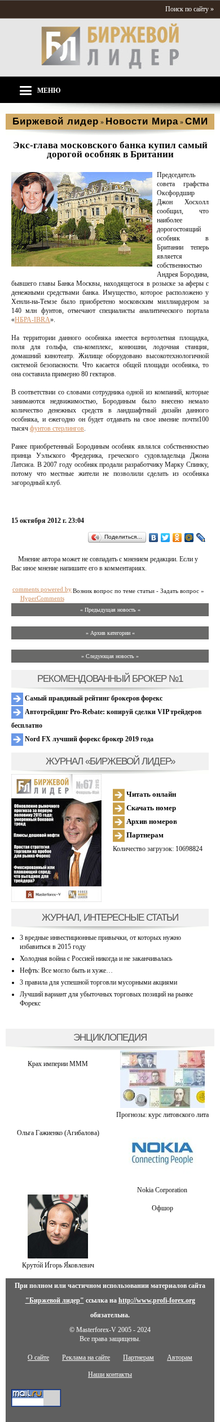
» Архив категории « (110, 633)
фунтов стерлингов (57, 428)
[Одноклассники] (177, 537)
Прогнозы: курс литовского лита (162, 1115)
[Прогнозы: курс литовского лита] (162, 1106)
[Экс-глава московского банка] (81, 264)
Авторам (179, 1357)
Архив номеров (151, 821)
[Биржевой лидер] (110, 67)
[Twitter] (165, 537)
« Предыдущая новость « (110, 610)
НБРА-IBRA (32, 320)
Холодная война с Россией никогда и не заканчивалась (96, 959)
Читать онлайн (150, 794)
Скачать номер (150, 808)
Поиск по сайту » (189, 9)
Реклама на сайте (86, 1357)
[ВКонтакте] (154, 537)
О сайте (38, 1357)
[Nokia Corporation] (162, 1181)
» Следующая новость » (110, 656)
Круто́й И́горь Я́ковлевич (58, 1265)
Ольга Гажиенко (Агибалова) (58, 1133)
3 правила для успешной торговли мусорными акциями (98, 982)
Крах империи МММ (58, 1064)
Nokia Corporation (162, 1190)
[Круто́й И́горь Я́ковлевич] (58, 1256)
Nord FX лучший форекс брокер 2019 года (88, 739)
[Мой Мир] (189, 537)
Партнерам (144, 835)
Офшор (162, 1208)
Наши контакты (110, 1374)
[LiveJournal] (201, 537)
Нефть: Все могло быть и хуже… (66, 970)
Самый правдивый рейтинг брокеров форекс (92, 698)
